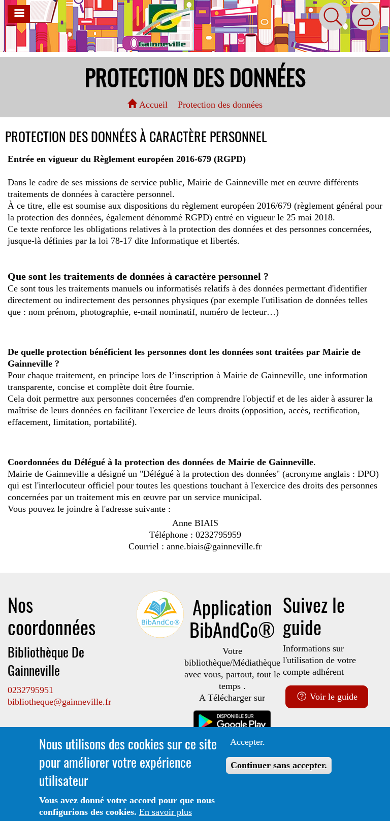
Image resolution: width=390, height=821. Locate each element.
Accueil (152, 105)
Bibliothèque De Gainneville (46, 661)
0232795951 (30, 690)
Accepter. (247, 742)
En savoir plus (165, 812)
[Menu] (19, 14)
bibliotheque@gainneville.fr (59, 702)
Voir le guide (332, 697)
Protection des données (220, 105)
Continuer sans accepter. (279, 765)
